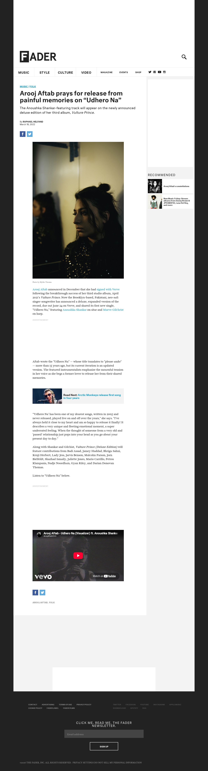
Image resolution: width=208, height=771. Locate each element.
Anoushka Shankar (75, 309)
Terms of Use (65, 704)
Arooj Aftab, (40, 602)
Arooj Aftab (40, 289)
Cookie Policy (35, 707)
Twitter (149, 72)
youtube (159, 72)
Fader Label (53, 707)
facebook (155, 72)
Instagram (159, 704)
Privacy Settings (83, 763)
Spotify (134, 707)
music (24, 86)
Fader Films (69, 707)
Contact (32, 704)
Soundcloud (119, 707)
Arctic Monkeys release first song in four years (92, 396)
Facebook (131, 704)
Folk (33, 86)
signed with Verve (108, 289)
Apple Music (175, 704)
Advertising (48, 704)
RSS (144, 707)
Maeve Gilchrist (113, 309)
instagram (164, 72)
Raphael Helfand (33, 121)
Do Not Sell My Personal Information (118, 763)
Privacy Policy (84, 704)
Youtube (144, 704)
